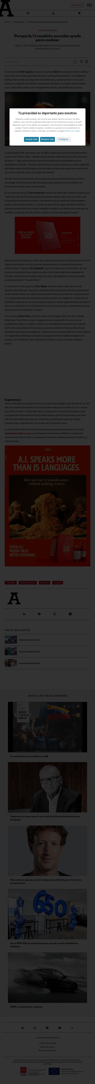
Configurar (63, 139)
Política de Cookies (72, 131)
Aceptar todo (31, 139)
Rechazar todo (47, 139)
